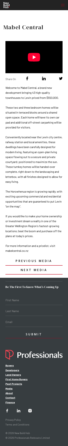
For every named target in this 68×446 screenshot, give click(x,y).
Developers (12, 370)
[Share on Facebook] (27, 78)
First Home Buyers (16, 379)
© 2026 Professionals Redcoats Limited (27, 437)
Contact (10, 397)
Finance (10, 402)
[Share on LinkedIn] (44, 78)
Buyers (9, 365)
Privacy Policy (13, 419)
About (9, 393)
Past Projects (13, 383)
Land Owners (13, 374)
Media (9, 388)
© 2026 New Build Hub (17, 433)
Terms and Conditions (17, 424)
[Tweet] (61, 78)
